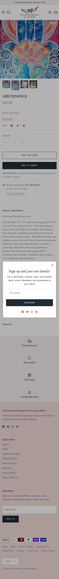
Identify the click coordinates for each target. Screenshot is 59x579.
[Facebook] (23, 312)
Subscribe (29, 302)
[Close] (52, 265)
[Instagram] (32, 312)
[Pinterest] (36, 312)
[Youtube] (27, 312)
